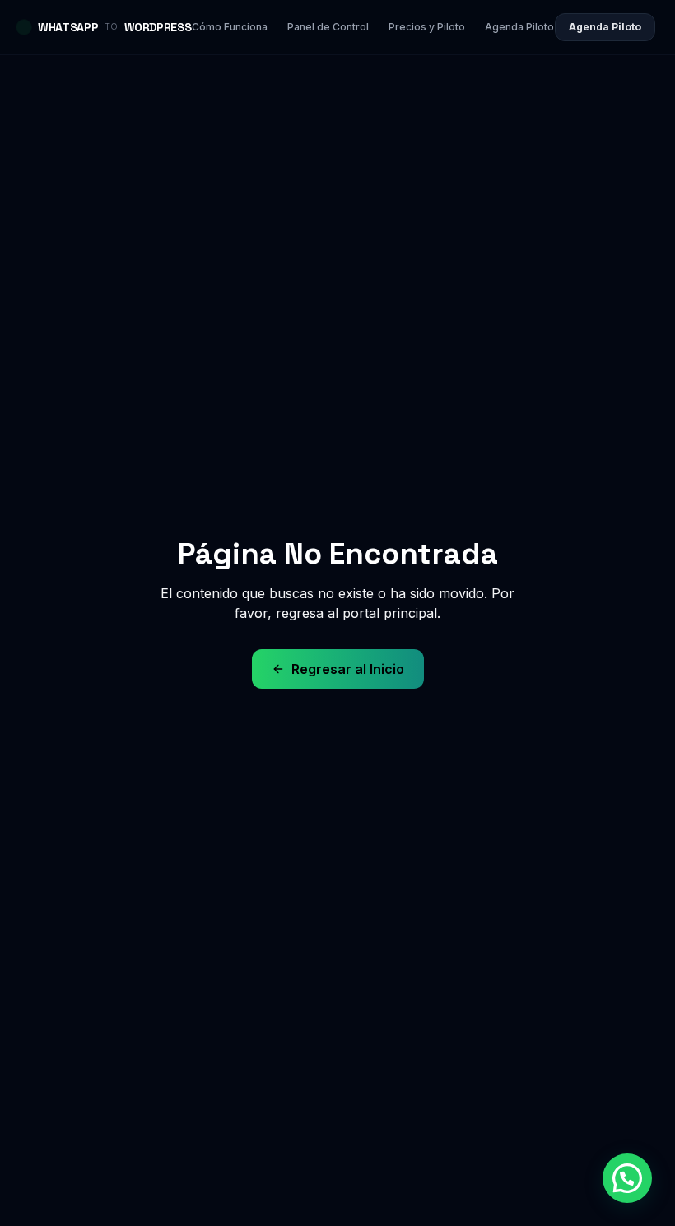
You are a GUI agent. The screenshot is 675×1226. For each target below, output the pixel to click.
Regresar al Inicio (347, 669)
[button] (627, 1178)
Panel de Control (328, 27)
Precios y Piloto (427, 27)
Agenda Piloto (519, 27)
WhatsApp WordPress (114, 27)
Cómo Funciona (230, 27)
